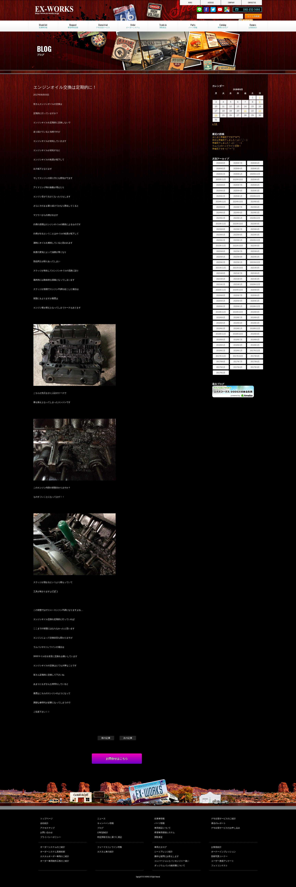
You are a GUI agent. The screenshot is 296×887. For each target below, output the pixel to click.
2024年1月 (237, 218)
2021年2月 (220, 284)
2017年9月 (255, 356)
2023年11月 (221, 224)
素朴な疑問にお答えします (166, 856)
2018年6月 (255, 340)
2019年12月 (255, 306)
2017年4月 (237, 367)
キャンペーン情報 (105, 823)
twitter (213, 9)
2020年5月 (220, 301)
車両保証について (162, 828)
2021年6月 (255, 273)
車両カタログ (160, 847)
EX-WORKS (68, 10)
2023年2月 (220, 240)
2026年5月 (220, 168)
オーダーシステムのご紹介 (52, 847)
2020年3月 (255, 301)
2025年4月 (237, 191)
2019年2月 (220, 328)
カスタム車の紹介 (105, 851)
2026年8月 (220, 163)
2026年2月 (220, 174)
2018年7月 (237, 340)
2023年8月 (220, 229)
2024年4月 (237, 213)
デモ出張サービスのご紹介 (223, 818)
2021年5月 (220, 279)
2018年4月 (237, 345)
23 (260, 111)
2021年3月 (255, 279)
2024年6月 (255, 207)
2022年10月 (238, 246)
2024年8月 (220, 207)
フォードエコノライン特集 (109, 847)
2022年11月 (221, 246)
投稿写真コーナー (219, 856)
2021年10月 (238, 268)
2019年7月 (237, 317)
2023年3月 (255, 235)
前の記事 (105, 738)
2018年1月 (237, 350)
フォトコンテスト (219, 865)
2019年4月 (237, 323)
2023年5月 (220, 235)
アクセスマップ (47, 828)
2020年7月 (237, 295)
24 (216, 115)
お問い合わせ (46, 832)
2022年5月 (220, 257)
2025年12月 (255, 174)
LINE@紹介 (102, 832)
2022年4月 (237, 257)
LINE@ (199, 9)
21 (245, 111)
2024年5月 (220, 213)
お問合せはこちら (117, 758)
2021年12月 (255, 262)
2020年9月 (255, 290)
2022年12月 (255, 240)
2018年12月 (255, 328)
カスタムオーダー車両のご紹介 (54, 856)
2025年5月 (220, 191)
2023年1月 (237, 240)
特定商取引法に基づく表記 (109, 837)
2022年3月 (255, 257)
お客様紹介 (216, 847)
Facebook (206, 9)
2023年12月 (255, 218)
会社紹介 (44, 823)
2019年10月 (238, 312)
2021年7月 (237, 273)
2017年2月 (220, 373)
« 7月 (214, 124)
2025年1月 (237, 196)
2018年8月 (220, 340)
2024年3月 (255, 213)
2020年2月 (220, 306)
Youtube (220, 9)
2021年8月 (220, 273)
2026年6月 (255, 163)
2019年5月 (220, 323)
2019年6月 (255, 317)
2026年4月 (237, 168)
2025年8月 (220, 185)
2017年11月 (221, 356)
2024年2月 (220, 218)
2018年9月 (255, 334)
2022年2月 (220, 262)
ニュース (101, 818)
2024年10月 (238, 202)
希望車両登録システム (164, 832)
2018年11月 (221, 334)
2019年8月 (220, 317)
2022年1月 (237, 262)
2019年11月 (221, 312)
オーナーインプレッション (223, 851)
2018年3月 (255, 345)
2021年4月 (237, 279)
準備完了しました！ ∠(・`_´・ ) (227, 143)
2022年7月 (237, 251)
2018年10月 (238, 334)
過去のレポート (218, 823)
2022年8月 (220, 251)
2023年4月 (237, 235)
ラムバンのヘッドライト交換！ (226, 146)
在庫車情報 (159, 818)
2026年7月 (237, 163)
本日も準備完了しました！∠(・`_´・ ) (229, 140)
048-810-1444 (251, 9)
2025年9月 (255, 179)
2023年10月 (238, 224)
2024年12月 (255, 196)
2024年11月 (221, 202)
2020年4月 (237, 301)
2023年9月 (255, 224)
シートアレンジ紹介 (163, 851)
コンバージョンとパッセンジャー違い (171, 861)
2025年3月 (255, 191)
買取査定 (158, 837)
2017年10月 (238, 356)
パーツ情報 (159, 823)
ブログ (100, 828)
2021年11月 (221, 268)
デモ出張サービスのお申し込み (225, 828)
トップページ (46, 818)
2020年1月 (237, 306)
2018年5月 (220, 345)
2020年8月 (220, 295)
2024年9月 (255, 202)
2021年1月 (237, 284)
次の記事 (127, 738)
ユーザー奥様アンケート (222, 861)
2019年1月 (237, 328)
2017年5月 (220, 367)
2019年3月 (255, 323)
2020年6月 (255, 295)
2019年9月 (255, 312)
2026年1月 (237, 174)
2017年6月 (255, 361)
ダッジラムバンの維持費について (169, 865)
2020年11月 (221, 290)
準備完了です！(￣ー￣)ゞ (224, 149)
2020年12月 (255, 284)
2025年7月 (237, 185)
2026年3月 (255, 168)
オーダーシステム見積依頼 (52, 851)
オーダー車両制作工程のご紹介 (54, 861)
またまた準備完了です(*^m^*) (226, 137)
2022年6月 (255, 251)
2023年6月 (255, 229)
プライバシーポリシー (50, 837)
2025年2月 (220, 196)
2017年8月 (220, 361)
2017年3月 (255, 367)
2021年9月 (255, 268)
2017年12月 (255, 350)
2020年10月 (238, 290)
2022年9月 (255, 246)
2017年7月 (237, 361)
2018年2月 (220, 350)
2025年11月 (221, 179)
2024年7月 (237, 207)
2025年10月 (238, 179)
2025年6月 (255, 185)
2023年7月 (237, 229)
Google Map (226, 9)
